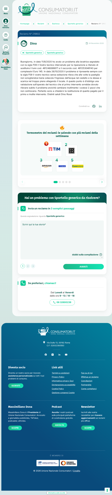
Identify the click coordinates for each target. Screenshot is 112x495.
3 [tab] (63, 182)
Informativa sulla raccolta (56, 493)
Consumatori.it (48, 9)
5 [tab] (70, 182)
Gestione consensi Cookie (63, 392)
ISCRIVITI (15, 385)
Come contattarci (89, 388)
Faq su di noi (86, 373)
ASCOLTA (59, 425)
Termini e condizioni (60, 373)
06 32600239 (64, 302)
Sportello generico (34, 53)
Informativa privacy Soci (62, 381)
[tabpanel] (62, 149)
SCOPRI (15, 428)
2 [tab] (60, 182)
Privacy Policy (58, 377)
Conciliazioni (86, 381)
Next (102, 182)
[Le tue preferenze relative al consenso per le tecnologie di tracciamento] (107, 490)
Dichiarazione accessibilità (63, 385)
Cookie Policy (58, 388)
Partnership (86, 385)
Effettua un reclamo (89, 377)
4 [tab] (66, 182)
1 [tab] (56, 182)
